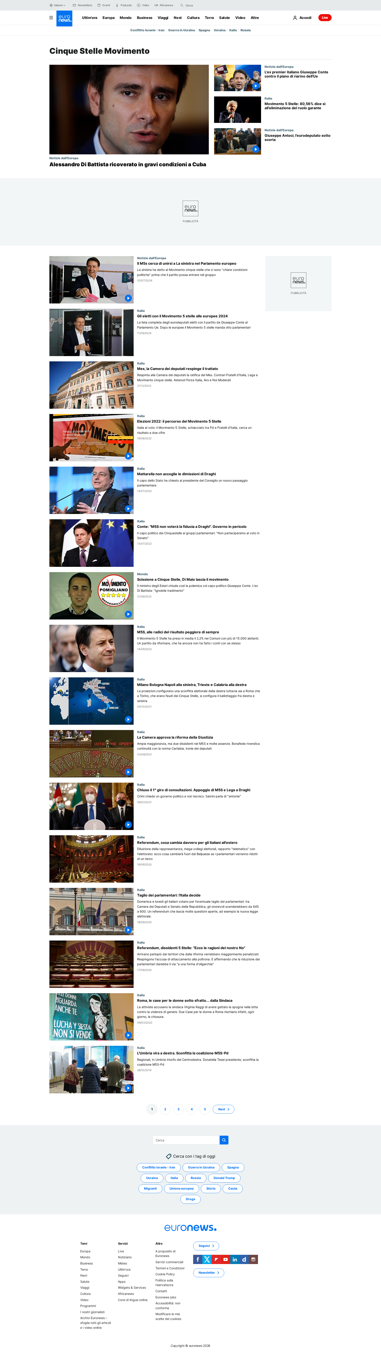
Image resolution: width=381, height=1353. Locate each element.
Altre (158, 1243)
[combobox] (204, 5)
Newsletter (207, 1272)
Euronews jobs (165, 1297)
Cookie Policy (165, 1274)
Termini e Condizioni (169, 1268)
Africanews (126, 1294)
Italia (233, 30)
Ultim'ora (89, 17)
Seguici (123, 1275)
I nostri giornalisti (92, 1312)
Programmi (88, 1306)
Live (325, 17)
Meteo (122, 1263)
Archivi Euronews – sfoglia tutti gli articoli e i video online (95, 1322)
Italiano (58, 5)
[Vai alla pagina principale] (64, 18)
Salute (224, 17)
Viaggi (163, 17)
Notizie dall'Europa (63, 158)
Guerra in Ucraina (181, 30)
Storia (210, 1188)
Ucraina (220, 30)
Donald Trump (224, 1178)
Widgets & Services (132, 1287)
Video (240, 17)
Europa (108, 17)
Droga (190, 1199)
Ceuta (232, 1188)
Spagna (204, 30)
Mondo (125, 17)
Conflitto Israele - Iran (147, 30)
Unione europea (182, 1188)
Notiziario (125, 1257)
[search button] (181, 5)
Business (144, 17)
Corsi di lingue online (133, 1300)
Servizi (123, 1243)
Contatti (161, 1291)
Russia (246, 30)
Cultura (193, 17)
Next (178, 17)
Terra (209, 17)
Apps (121, 1281)
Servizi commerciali (169, 1262)
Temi (83, 1243)
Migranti (150, 1188)
